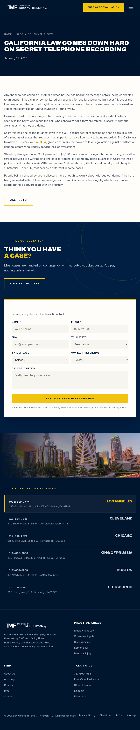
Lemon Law (81, 647)
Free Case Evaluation (104, 7)
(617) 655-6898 (18, 570)
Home (8, 34)
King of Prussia (116, 552)
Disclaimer (105, 715)
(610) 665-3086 (18, 553)
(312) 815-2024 (17, 536)
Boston (124, 570)
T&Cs (119, 715)
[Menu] (131, 7)
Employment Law (84, 630)
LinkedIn (79, 690)
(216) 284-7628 (17, 518)
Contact (8, 696)
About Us (9, 673)
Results (8, 685)
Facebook (80, 696)
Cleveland (121, 518)
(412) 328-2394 (17, 587)
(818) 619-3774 (19, 501)
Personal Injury (82, 653)
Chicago (123, 535)
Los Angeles (119, 501)
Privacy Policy (118, 407)
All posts (18, 200)
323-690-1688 (82, 673)
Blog (19, 34)
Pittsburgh (120, 587)
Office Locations (83, 685)
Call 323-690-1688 (24, 283)
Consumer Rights (84, 636)
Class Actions (82, 642)
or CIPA (41, 142)
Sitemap (131, 715)
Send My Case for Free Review (70, 398)
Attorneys (10, 679)
